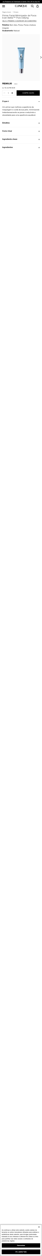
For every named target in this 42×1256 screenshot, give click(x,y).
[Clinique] (21, 6)
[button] (38, 6)
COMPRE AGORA (28, 93)
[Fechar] (39, 1227)
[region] (21, 1240)
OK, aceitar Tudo (21, 1252)
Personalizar (21, 1245)
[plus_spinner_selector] (12, 93)
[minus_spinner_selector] (4, 93)
